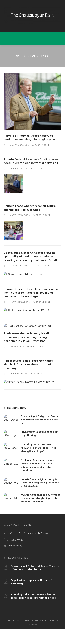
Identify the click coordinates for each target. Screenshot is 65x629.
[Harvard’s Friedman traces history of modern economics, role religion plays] (32, 101)
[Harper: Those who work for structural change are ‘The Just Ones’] (13, 230)
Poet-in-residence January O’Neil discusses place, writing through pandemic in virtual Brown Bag (26, 337)
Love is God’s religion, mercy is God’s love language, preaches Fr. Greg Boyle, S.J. (41, 482)
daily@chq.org (15, 545)
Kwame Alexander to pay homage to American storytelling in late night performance (41, 498)
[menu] (8, 39)
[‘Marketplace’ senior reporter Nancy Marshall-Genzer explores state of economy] (29, 381)
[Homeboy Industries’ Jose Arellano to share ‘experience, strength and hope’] (11, 446)
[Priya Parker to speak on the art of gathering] (11, 433)
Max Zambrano (18, 145)
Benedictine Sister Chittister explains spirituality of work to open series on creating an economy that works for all (30, 256)
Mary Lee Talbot (19, 215)
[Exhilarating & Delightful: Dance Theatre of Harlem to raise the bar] (11, 418)
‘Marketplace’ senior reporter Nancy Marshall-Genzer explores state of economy (28, 364)
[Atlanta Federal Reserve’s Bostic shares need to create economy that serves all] (13, 183)
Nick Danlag (17, 168)
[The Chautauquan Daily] (32, 15)
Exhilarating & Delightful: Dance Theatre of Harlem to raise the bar (39, 419)
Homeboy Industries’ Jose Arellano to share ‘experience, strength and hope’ (39, 448)
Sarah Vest (16, 346)
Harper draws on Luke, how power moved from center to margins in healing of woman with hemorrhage (32, 292)
